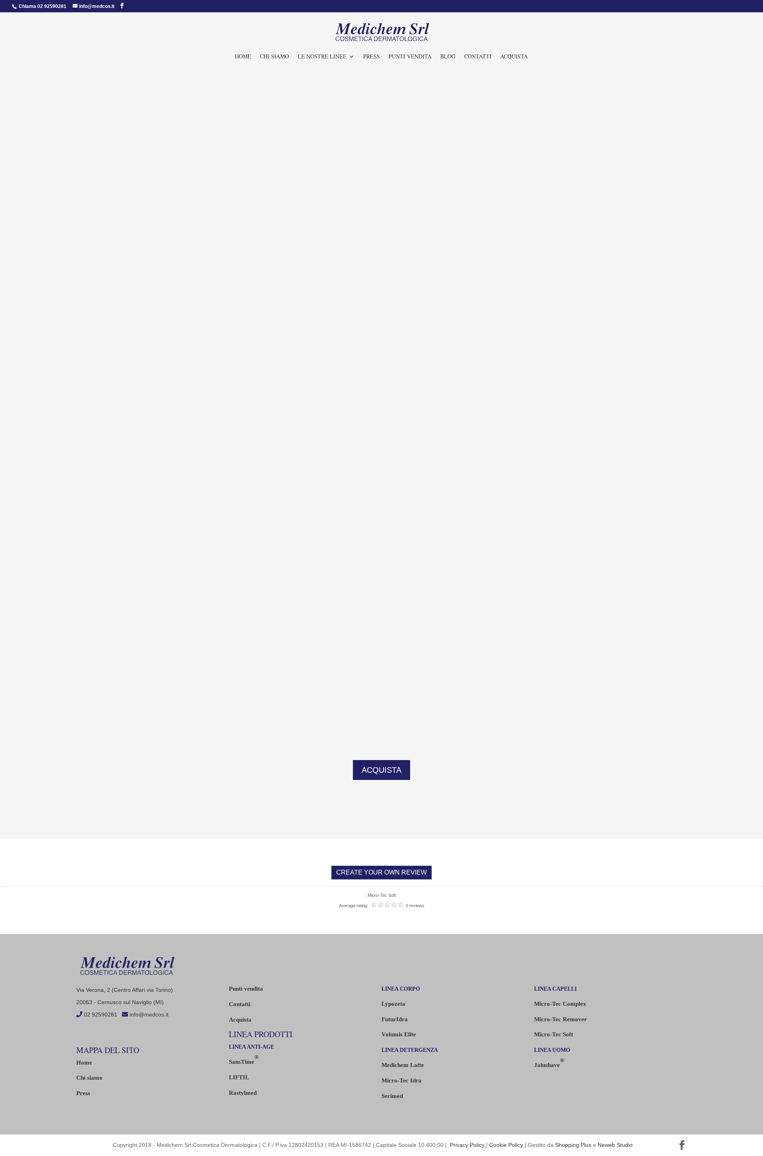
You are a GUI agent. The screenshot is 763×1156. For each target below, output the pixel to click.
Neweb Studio (615, 1145)
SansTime (244, 1059)
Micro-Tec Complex (560, 1004)
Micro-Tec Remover (560, 1019)
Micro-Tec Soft (553, 1034)
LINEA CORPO (401, 989)
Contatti (239, 1004)
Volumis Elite (399, 1034)
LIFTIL (239, 1077)
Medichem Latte (403, 1065)
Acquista (240, 1019)
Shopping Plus (573, 1145)
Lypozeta (393, 1004)
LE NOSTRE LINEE (322, 57)
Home (243, 57)
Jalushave (549, 1062)
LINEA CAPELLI (555, 989)
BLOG (447, 57)
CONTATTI (478, 57)
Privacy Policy (467, 1145)
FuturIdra (395, 1019)
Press (83, 1093)
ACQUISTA (514, 57)
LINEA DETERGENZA (410, 1050)
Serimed (392, 1096)
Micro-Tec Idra (402, 1080)
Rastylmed (243, 1093)
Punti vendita (246, 988)
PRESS (371, 57)
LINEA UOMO (552, 1050)
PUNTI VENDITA (410, 57)
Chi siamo (274, 57)
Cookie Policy (506, 1145)
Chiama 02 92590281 (41, 6)
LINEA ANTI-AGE (251, 1047)
